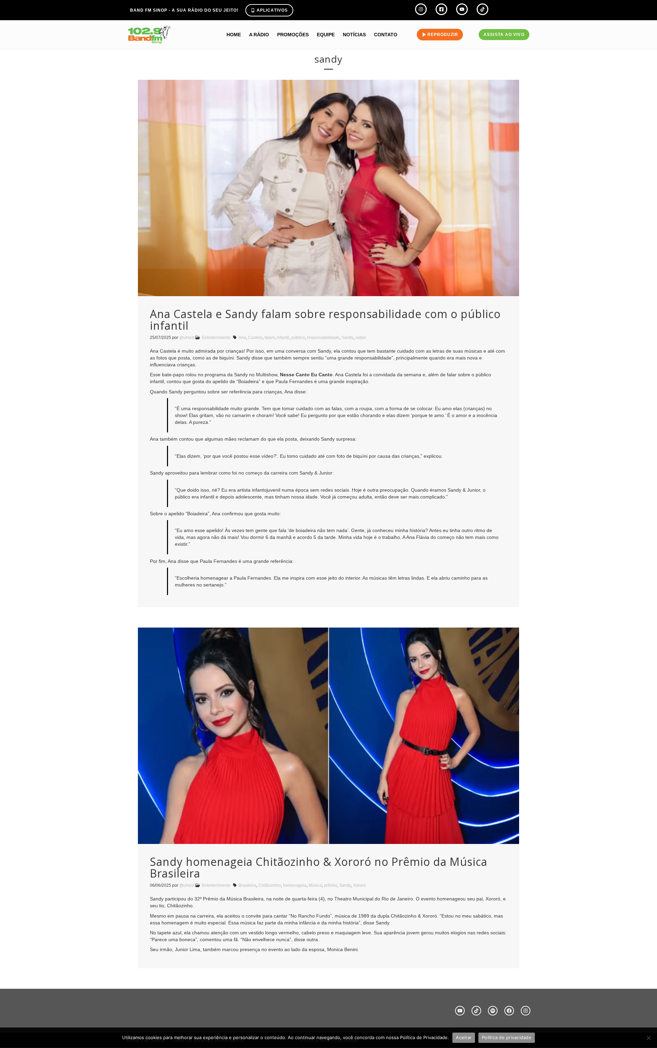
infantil (283, 337)
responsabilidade (323, 337)
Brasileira (247, 885)
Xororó (359, 885)
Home (234, 34)
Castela (255, 337)
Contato (385, 34)
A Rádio (259, 34)
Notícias (354, 34)
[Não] (648, 1037)
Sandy (347, 337)
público (298, 337)
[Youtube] (460, 1010)
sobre (361, 337)
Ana (242, 337)
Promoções (293, 34)
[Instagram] (525, 1010)
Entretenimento (216, 337)
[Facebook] (509, 1010)
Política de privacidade (506, 1037)
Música (315, 885)
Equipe (326, 34)
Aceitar (464, 1037)
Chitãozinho (269, 885)
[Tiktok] (476, 1010)
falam (270, 337)
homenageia (295, 885)
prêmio (330, 885)
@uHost (186, 337)
